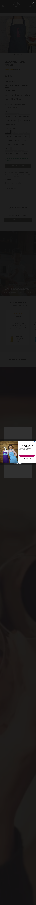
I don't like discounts (27, 458)
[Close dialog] (34, 441)
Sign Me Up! (27, 455)
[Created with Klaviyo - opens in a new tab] (18, 463)
